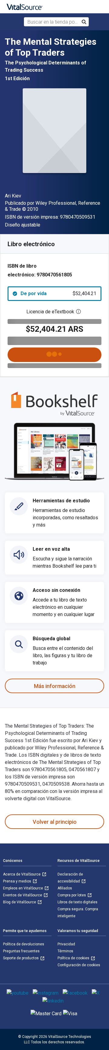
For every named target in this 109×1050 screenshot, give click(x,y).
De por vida (58, 293)
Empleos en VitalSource (23, 888)
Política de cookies (74, 958)
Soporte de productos (21, 958)
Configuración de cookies (79, 965)
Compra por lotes (72, 895)
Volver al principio (55, 822)
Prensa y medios (17, 881)
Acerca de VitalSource (22, 874)
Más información (54, 686)
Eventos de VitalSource (23, 895)
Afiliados (65, 888)
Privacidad (66, 944)
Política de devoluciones (23, 944)
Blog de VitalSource (20, 902)
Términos (65, 951)
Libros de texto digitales (77, 902)
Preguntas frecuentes (21, 951)
